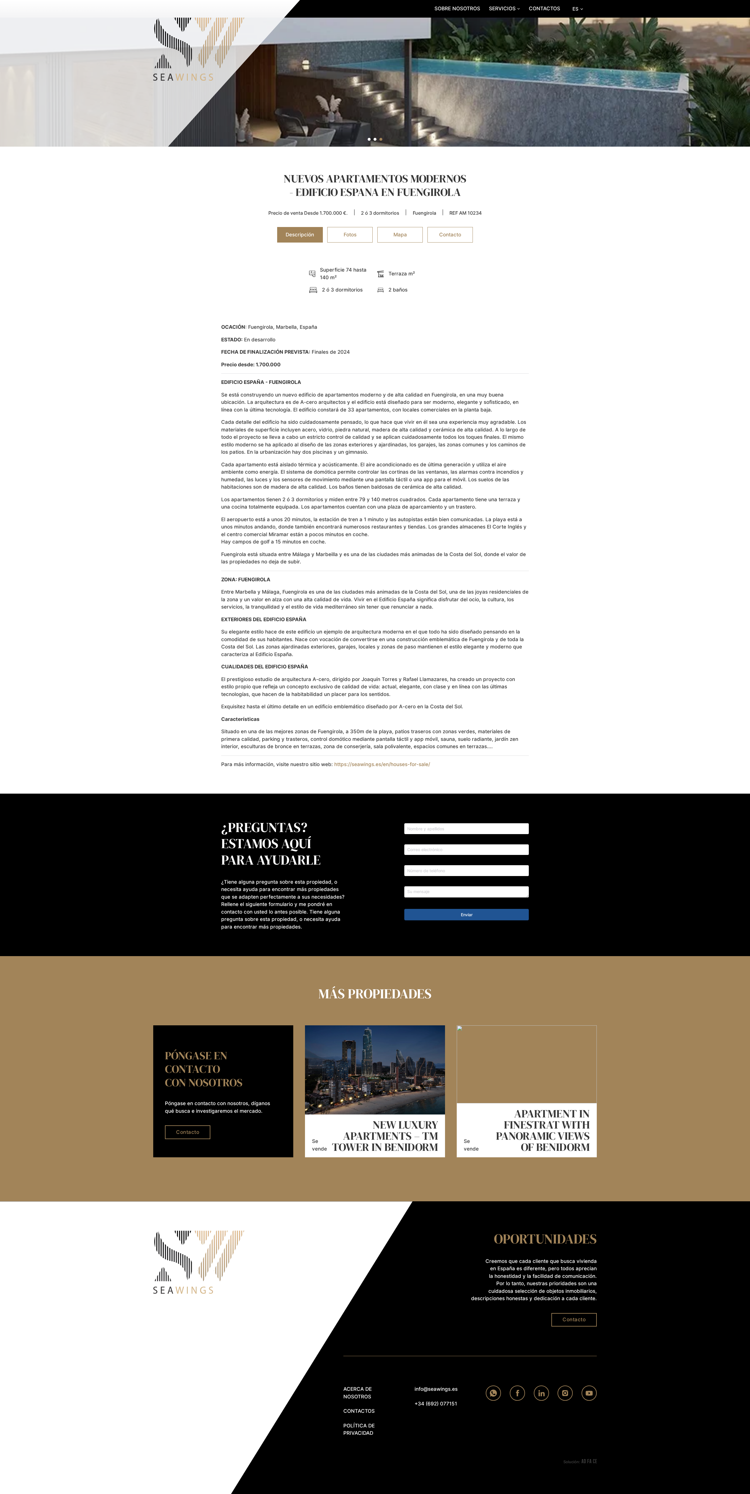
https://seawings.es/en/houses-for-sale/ (382, 764)
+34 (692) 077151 (436, 1404)
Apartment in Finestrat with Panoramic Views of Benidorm (543, 1130)
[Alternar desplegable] (518, 8)
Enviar (467, 914)
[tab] (369, 139)
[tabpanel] (375, 517)
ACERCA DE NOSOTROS (357, 1393)
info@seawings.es (436, 1389)
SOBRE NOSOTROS (457, 8)
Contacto (187, 1132)
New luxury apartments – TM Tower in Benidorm (385, 1136)
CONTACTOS (544, 8)
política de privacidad (359, 1429)
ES (575, 9)
